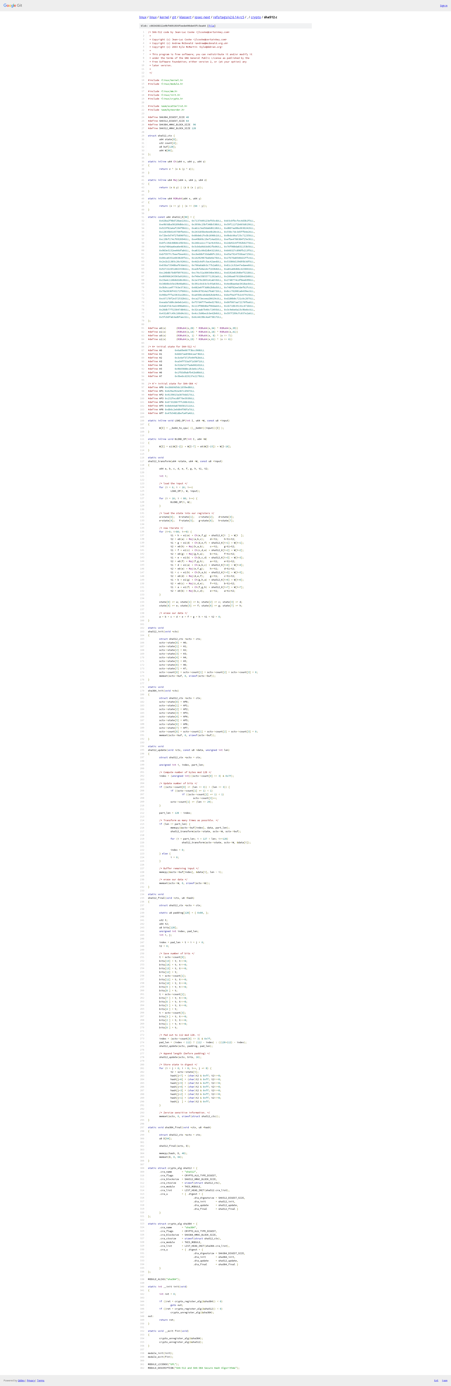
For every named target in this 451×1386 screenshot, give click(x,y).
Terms (40, 1380)
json (444, 1380)
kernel (164, 17)
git (174, 17)
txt (436, 1380)
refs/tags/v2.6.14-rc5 (228, 17)
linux (142, 17)
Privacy (31, 1380)
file (211, 25)
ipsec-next (202, 17)
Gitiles (21, 1380)
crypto (256, 17)
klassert (185, 17)
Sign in (443, 5)
